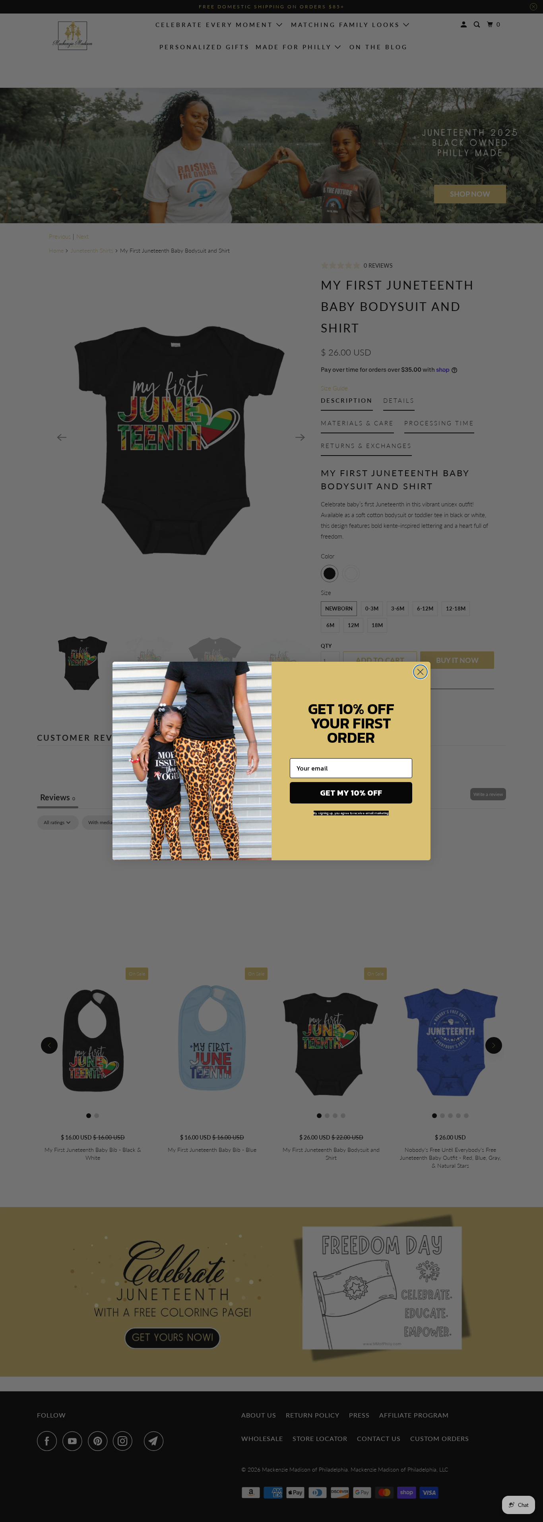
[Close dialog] (420, 672)
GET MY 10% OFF (351, 793)
